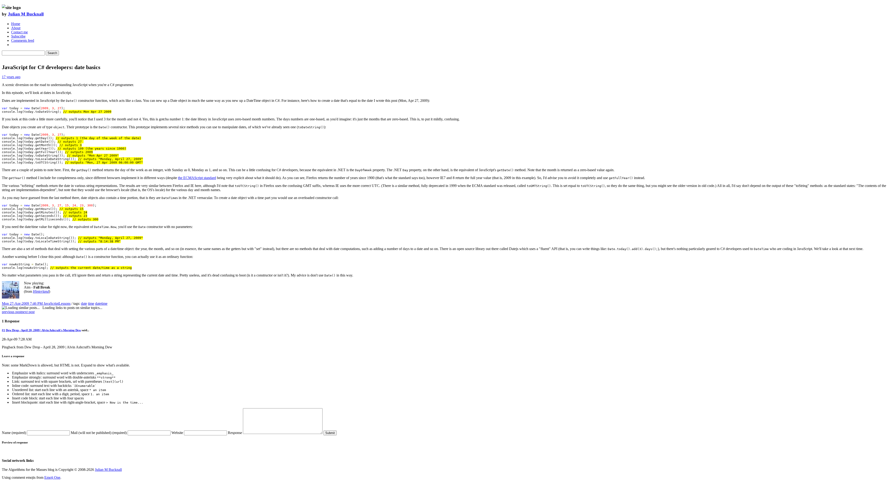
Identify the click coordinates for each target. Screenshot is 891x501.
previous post (11, 312)
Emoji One (52, 477)
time (91, 303)
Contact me (19, 32)
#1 (3, 330)
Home (15, 24)
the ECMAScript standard (197, 178)
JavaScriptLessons (57, 303)
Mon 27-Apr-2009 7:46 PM (23, 303)
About (15, 28)
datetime (101, 303)
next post (28, 312)
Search (52, 53)
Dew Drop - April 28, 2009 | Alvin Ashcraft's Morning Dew (43, 330)
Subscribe (18, 36)
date (84, 303)
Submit (330, 433)
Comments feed (22, 40)
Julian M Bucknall (26, 14)
